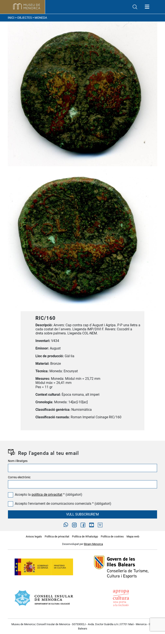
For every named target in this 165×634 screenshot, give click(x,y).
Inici (11, 18)
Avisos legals (34, 536)
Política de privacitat (57, 536)
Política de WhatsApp (85, 536)
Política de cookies (112, 536)
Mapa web (133, 536)
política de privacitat (47, 494)
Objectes (24, 18)
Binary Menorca (93, 544)
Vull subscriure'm (82, 514)
